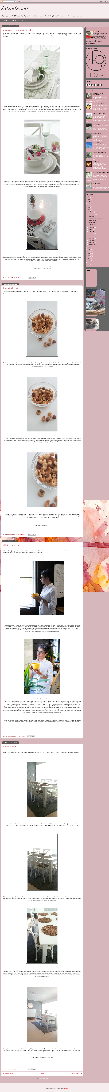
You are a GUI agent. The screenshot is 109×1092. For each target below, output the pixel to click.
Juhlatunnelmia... (97, 161)
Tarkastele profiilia (90, 43)
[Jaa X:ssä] (32, 278)
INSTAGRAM (25, 20)
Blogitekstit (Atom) (43, 1078)
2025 (89, 199)
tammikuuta (92, 244)
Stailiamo (6, 20)
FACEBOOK (15, 20)
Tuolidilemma (9, 746)
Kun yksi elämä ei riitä (98, 104)
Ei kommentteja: (22, 1069)
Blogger (66, 1088)
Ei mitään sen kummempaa (99, 152)
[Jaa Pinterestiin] (35, 278)
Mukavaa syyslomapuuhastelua (18, 30)
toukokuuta (92, 236)
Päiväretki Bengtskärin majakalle (101, 143)
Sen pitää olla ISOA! (98, 133)
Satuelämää (15, 9)
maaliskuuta (92, 240)
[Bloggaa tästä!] (30, 278)
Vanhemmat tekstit (76, 1073)
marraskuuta (92, 214)
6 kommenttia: (22, 277)
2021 (89, 207)
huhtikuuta (91, 238)
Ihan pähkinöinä (10, 288)
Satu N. (97, 31)
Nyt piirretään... (96, 183)
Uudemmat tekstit (8, 1073)
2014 (89, 258)
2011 (89, 264)
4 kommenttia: (22, 534)
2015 (89, 256)
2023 (89, 203)
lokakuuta (91, 216)
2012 (89, 262)
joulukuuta (91, 212)
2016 (89, 253)
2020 (89, 210)
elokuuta (91, 229)
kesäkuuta (91, 233)
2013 (89, 260)
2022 (89, 205)
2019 (89, 247)
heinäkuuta (92, 231)
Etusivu (42, 1073)
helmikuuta (92, 242)
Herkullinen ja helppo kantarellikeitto (98, 94)
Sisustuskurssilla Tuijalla (99, 113)
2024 (89, 201)
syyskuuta (91, 227)
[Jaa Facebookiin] (33, 278)
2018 (89, 249)
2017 (89, 251)
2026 (89, 197)
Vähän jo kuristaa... (12, 545)
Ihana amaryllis (96, 124)
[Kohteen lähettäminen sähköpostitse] (29, 278)
